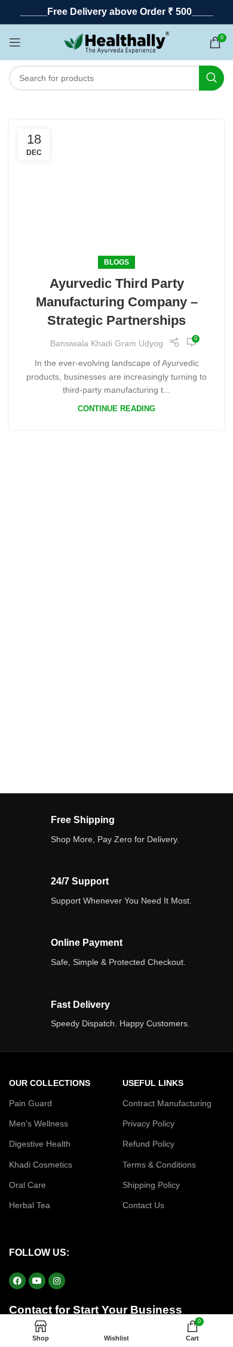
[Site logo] (116, 41)
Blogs (116, 262)
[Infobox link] (116, 830)
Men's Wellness (38, 1123)
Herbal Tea (29, 1205)
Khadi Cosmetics (40, 1164)
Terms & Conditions (159, 1164)
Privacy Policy (148, 1123)
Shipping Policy (151, 1185)
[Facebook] (17, 1280)
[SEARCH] (211, 78)
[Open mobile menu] (15, 42)
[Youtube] (37, 1280)
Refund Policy (148, 1144)
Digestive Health (39, 1144)
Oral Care (27, 1185)
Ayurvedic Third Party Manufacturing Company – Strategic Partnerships (117, 302)
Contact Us (143, 1205)
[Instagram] (56, 1280)
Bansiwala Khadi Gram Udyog (106, 343)
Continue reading (116, 409)
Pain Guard (30, 1103)
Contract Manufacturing (166, 1103)
